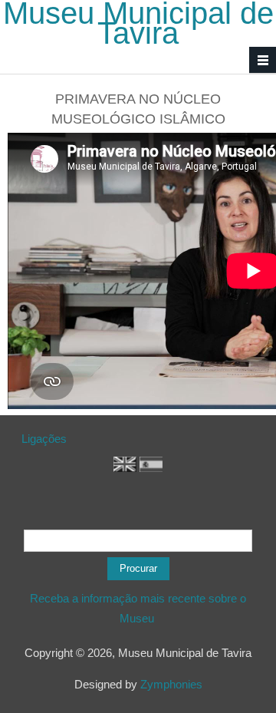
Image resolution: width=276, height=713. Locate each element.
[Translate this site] (124, 467)
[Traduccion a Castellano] (151, 467)
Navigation (262, 60)
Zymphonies (171, 684)
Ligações (44, 438)
